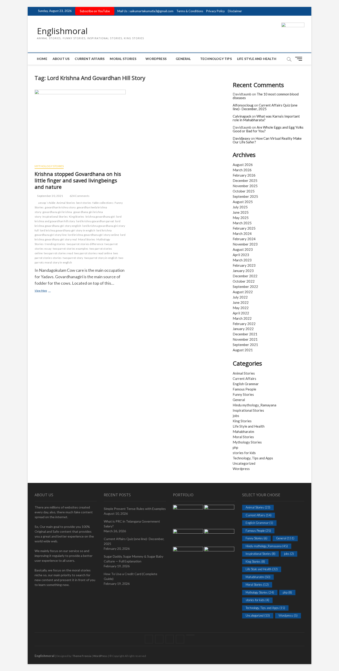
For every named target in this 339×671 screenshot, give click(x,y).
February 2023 (244, 265)
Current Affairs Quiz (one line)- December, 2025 (265, 107)
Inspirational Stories (55, 216)
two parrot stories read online (93, 253)
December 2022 (245, 276)
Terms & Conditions (189, 11)
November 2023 (245, 244)
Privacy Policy (215, 11)
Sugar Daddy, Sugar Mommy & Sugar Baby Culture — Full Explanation (133, 558)
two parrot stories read (58, 253)
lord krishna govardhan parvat (95, 221)
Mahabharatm (243, 431)
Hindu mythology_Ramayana (254, 405)
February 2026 (244, 175)
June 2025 (241, 212)
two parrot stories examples (70, 248)
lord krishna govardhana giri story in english (67, 230)
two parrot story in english (100, 258)
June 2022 (241, 302)
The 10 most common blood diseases (266, 96)
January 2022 (243, 329)
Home (42, 59)
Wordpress (241, 469)
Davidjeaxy (241, 138)
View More (48, 291)
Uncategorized (244, 463)
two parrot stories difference (85, 244)
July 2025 (240, 207)
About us (61, 59)
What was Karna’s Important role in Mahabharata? (266, 118)
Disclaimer (235, 11)
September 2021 (245, 345)
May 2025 (241, 218)
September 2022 (245, 286)
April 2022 (241, 313)
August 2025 (243, 202)
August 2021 (243, 350)
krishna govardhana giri (100, 216)
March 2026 (242, 170)
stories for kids (244, 453)
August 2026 (243, 165)
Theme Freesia (81, 656)
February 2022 (244, 324)
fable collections (102, 202)
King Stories (76, 216)
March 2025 (242, 223)
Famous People (244, 389)
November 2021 (245, 339)
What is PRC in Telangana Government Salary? (132, 523)
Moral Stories (123, 59)
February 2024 (244, 239)
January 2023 (243, 271)
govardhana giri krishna (57, 212)
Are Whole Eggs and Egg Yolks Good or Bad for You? (268, 129)
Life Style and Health (256, 59)
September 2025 (245, 196)
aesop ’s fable (46, 202)
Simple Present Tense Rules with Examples (135, 509)
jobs (236, 416)
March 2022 (242, 318)
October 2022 (244, 281)
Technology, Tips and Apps (253, 458)
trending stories (55, 244)
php (235, 447)
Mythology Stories (49, 166)
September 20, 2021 (50, 196)
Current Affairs (89, 59)
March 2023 (242, 260)
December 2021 (245, 334)
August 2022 (243, 292)
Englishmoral (62, 31)
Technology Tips (216, 59)
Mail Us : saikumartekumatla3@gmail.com (145, 11)
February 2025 (244, 228)
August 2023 (243, 249)
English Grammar (246, 384)
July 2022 (240, 297)
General (183, 59)
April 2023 (241, 255)
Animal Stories (65, 202)
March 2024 (242, 233)
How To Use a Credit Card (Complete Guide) (130, 576)
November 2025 (245, 186)
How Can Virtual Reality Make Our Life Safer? (267, 140)
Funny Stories (243, 394)
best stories (83, 202)
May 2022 (241, 308)
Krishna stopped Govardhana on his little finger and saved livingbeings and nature (78, 180)
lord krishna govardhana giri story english (77, 223)
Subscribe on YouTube (95, 11)
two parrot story (73, 258)
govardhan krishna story (60, 207)
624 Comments (79, 196)
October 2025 (244, 191)
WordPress (156, 59)
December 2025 (245, 180)
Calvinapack (242, 116)
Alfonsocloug (243, 105)
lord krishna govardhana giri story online (93, 234)
